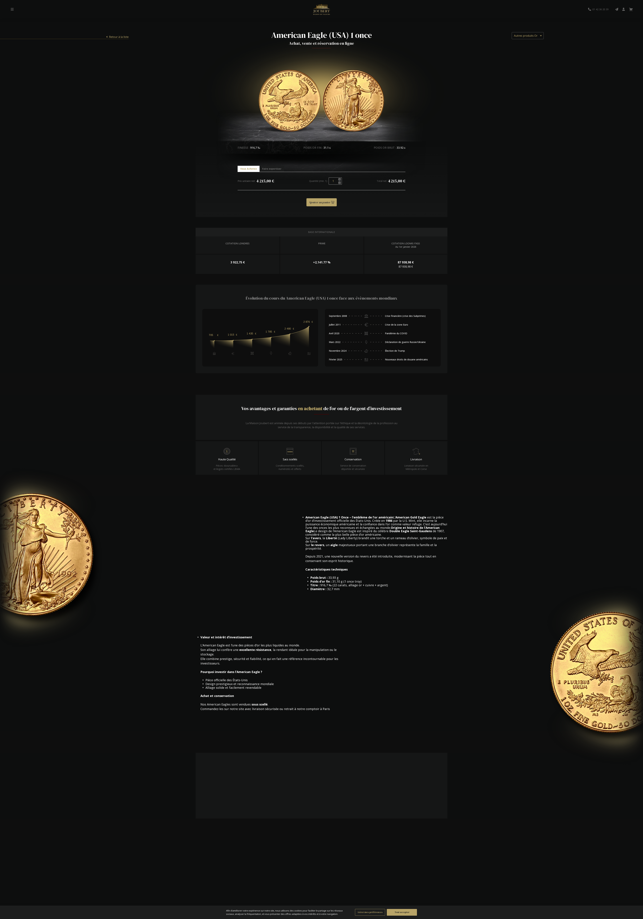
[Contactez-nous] (616, 9)
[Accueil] (321, 9)
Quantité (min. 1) (318, 181)
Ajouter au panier (320, 202)
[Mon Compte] (623, 9)
